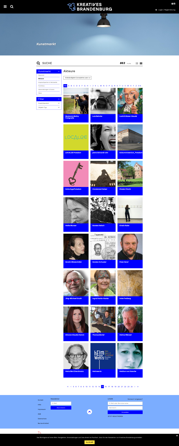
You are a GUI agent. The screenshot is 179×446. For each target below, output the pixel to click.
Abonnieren (61, 408)
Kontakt (40, 400)
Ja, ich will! (89, 442)
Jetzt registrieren (115, 416)
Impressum (42, 409)
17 (109, 387)
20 (119, 387)
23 (128, 387)
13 (96, 387)
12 (93, 387)
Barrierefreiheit (43, 423)
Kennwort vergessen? (135, 399)
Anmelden (125, 412)
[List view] (137, 63)
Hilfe (39, 404)
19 (115, 387)
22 (125, 387)
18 (112, 387)
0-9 (139, 86)
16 (106, 387)
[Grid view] (141, 63)
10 (86, 387)
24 (132, 387)
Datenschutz (42, 418)
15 (102, 387)
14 (99, 387)
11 (90, 387)
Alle (65, 86)
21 (122, 387)
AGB (39, 414)
